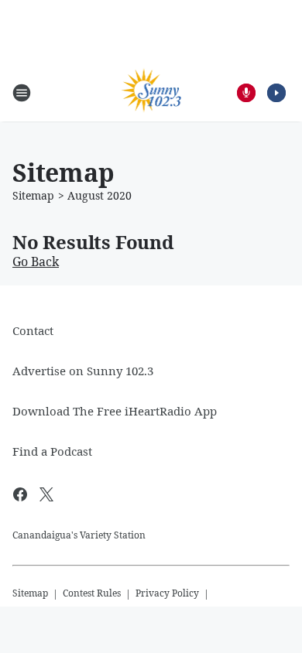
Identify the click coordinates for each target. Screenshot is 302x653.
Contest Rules (92, 593)
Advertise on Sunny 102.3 (82, 370)
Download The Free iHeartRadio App (114, 411)
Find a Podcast (52, 451)
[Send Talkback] (246, 93)
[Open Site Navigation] (21, 93)
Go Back (35, 261)
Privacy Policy (167, 593)
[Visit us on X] (46, 494)
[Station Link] (151, 92)
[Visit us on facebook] (20, 494)
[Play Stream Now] (276, 93)
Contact (32, 330)
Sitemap (33, 195)
